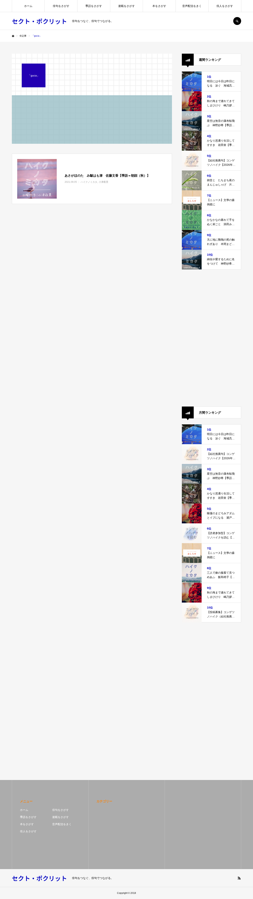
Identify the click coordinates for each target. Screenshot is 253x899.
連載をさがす (126, 6)
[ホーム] (13, 36)
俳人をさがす (224, 6)
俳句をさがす (61, 6)
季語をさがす (93, 6)
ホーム (28, 6)
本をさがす (159, 6)
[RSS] (239, 878)
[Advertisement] (211, 338)
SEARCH (237, 21)
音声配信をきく (192, 6)
